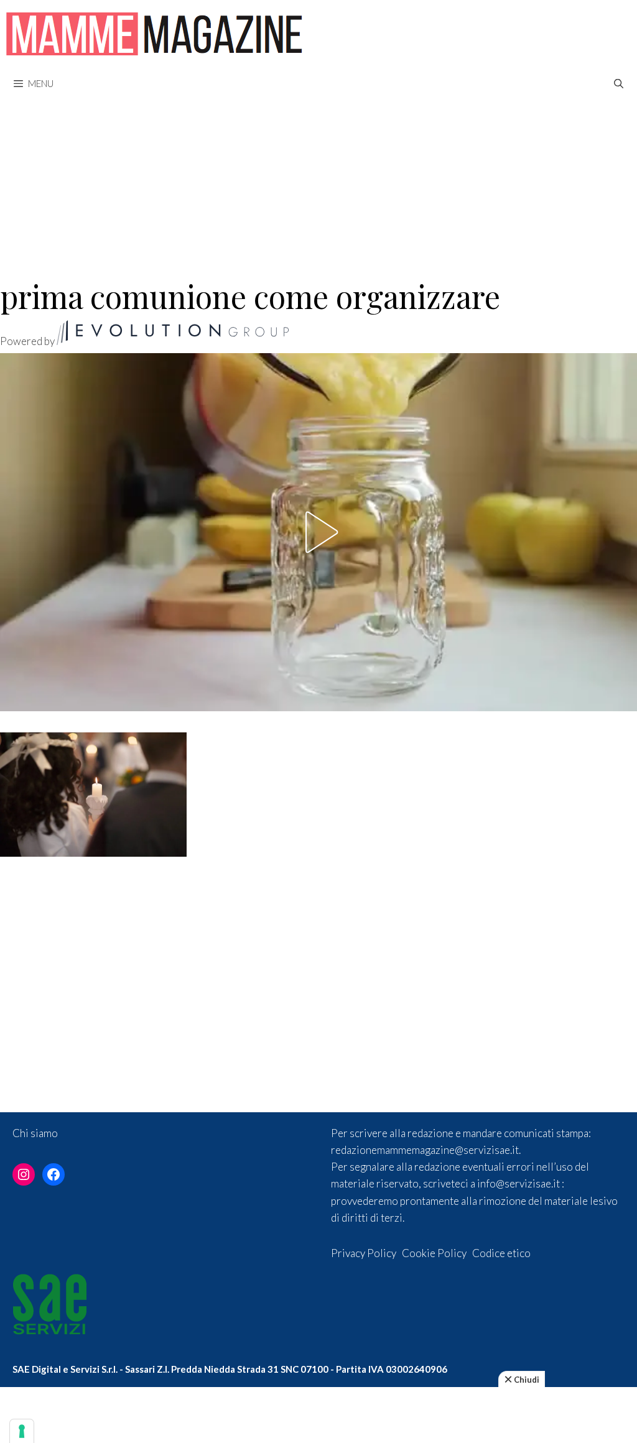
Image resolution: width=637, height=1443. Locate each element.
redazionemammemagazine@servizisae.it (425, 1149)
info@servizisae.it (518, 1183)
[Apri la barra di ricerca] (618, 83)
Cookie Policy (434, 1253)
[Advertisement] (318, 181)
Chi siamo (35, 1133)
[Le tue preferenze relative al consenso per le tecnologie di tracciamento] (22, 1431)
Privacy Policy (363, 1253)
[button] (318, 532)
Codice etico (501, 1253)
